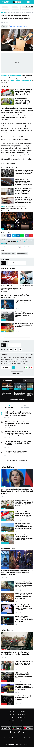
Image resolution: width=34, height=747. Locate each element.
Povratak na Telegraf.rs (5, 2)
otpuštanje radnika (22, 253)
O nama (6, 737)
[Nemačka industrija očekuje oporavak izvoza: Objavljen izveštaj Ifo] (7, 327)
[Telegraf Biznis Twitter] (14, 732)
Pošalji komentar (17, 263)
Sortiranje (4, 349)
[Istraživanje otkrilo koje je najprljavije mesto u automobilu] (7, 700)
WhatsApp (20, 242)
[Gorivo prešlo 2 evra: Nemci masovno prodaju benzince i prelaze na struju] (17, 641)
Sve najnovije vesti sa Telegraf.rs (17, 460)
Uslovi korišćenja (24, 247)
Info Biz (3, 12)
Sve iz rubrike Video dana (17, 399)
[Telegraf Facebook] (10, 732)
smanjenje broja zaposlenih (21, 80)
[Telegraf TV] (23, 732)
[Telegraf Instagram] (19, 732)
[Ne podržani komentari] (20, 349)
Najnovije (7, 467)
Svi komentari (17, 373)
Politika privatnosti (14, 741)
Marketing (11, 737)
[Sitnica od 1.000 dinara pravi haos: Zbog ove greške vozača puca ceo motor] (7, 665)
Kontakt (22, 741)
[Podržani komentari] (15, 349)
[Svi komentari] (10, 349)
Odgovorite (5, 367)
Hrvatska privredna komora (11, 76)
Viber (26, 242)
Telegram (3, 243)
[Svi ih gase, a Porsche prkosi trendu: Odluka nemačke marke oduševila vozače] (7, 677)
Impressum (18, 737)
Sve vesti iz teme (17, 336)
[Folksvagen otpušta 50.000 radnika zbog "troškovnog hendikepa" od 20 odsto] (7, 173)
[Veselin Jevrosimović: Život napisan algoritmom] (7, 304)
